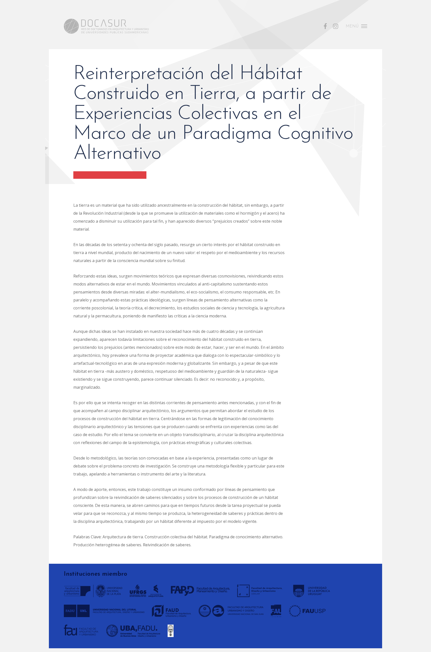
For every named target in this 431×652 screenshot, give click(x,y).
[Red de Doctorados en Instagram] (335, 25)
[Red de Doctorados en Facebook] (325, 25)
